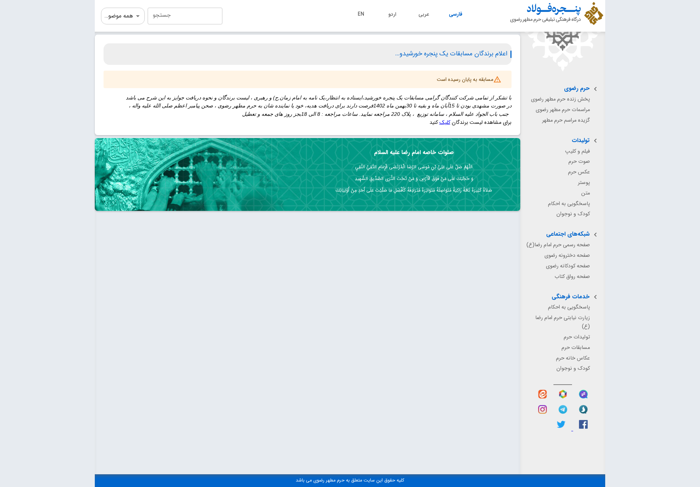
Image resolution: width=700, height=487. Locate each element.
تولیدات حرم (577, 337)
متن (585, 193)
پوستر (584, 182)
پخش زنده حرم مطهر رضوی (560, 99)
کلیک (444, 122)
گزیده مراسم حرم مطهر (566, 120)
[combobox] (185, 16)
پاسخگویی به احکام (569, 204)
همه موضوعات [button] (117, 15)
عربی (424, 14)
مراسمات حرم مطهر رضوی (563, 110)
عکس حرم (579, 172)
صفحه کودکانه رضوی (568, 266)
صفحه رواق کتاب (572, 276)
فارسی (455, 14)
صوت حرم (579, 161)
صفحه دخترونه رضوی (567, 255)
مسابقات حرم (575, 347)
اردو (392, 14)
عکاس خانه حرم (573, 358)
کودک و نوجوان (573, 214)
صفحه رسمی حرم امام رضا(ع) (558, 245)
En (361, 14)
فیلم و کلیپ (577, 151)
